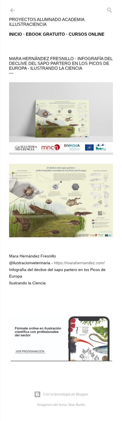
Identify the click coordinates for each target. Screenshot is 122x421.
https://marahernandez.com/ (79, 263)
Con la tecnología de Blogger (65, 394)
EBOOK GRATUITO (45, 34)
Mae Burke (76, 405)
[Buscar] (109, 8)
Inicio (15, 34)
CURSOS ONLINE (86, 34)
